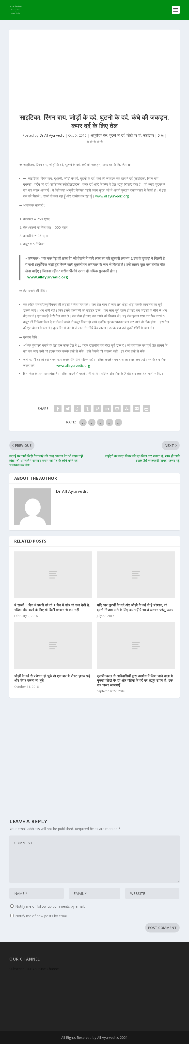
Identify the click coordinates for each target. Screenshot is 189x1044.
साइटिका (148, 135)
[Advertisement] (95, 66)
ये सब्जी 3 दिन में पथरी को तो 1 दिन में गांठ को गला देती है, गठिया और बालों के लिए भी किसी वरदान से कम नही (52, 607)
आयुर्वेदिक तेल (99, 135)
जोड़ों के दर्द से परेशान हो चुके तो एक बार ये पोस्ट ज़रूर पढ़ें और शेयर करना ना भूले (52, 678)
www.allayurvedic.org (112, 196)
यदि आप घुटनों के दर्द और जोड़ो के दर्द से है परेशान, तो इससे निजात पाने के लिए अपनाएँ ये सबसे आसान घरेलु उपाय (135, 607)
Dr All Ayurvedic (51, 135)
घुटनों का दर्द (117, 135)
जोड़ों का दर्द (133, 135)
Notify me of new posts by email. (41, 916)
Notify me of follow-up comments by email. (50, 906)
